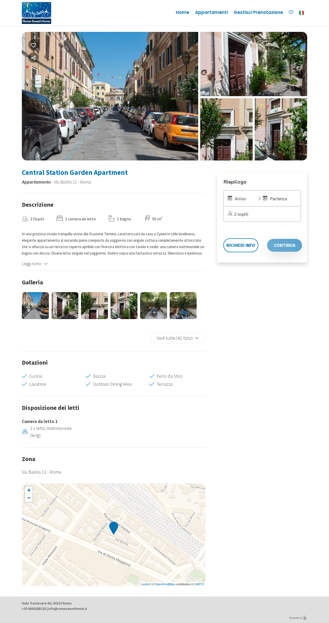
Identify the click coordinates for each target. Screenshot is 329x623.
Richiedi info (240, 245)
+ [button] (29, 490)
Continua (284, 245)
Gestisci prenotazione (258, 12)
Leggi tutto (32, 263)
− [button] (29, 498)
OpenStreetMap (165, 584)
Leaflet (145, 584)
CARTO (199, 584)
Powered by (296, 618)
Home (182, 12)
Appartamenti (211, 12)
